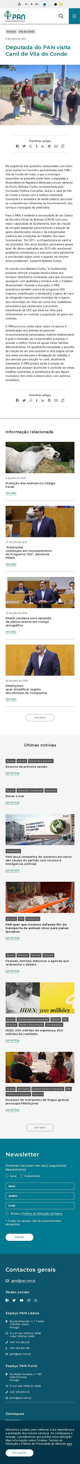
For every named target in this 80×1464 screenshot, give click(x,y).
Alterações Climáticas (30, 790)
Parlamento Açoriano (40, 761)
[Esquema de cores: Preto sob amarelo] (61, 4)
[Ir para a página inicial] (14, 16)
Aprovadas (23, 1089)
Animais (11, 31)
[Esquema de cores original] (44, 4)
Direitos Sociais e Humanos (33, 1019)
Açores (11, 761)
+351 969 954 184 (19, 1348)
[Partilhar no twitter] (24, 146)
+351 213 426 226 (19, 1342)
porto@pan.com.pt (20, 1397)
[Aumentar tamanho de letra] (37, 4)
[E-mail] (40, 1205)
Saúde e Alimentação (31, 1024)
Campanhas (13, 851)
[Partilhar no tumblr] (36, 147)
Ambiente (51, 790)
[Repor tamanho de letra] (31, 4)
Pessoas (48, 955)
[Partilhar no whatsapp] (31, 147)
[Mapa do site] (19, 3)
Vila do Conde (26, 31)
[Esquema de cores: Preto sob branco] (50, 4)
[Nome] (40, 1186)
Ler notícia (12, 773)
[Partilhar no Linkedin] (42, 146)
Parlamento (32, 919)
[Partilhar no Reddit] (49, 147)
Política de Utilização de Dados (42, 1213)
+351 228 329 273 (19, 1392)
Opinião (22, 761)
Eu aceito (19, 1453)
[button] (74, 16)
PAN (21, 919)
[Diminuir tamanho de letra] (26, 4)
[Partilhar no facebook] (18, 147)
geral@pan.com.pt (23, 1281)
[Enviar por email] (56, 146)
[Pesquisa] (61, 16)
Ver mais (11, 493)
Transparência (54, 1024)
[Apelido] (40, 1195)
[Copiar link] (62, 146)
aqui (69, 1443)
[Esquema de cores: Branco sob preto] (55, 4)
